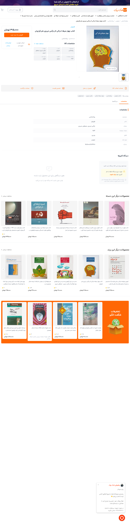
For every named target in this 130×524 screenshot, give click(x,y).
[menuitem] (121, 15)
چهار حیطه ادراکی (99, 96)
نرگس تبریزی (89, 96)
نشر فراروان (80, 96)
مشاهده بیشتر (7, 196)
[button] (3, 215)
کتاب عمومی (118, 96)
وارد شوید (113, 174)
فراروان (73, 27)
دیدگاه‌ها (115, 101)
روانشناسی (65, 39)
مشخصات (124, 101)
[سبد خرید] (2, 10)
